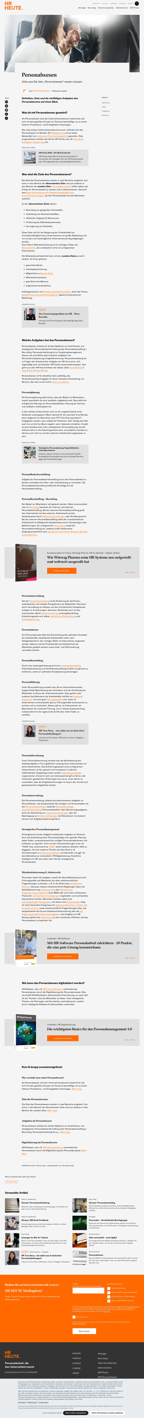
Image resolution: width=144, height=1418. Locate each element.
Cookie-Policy (43, 1402)
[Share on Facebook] (6, 114)
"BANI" (52, 846)
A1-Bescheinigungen (48, 816)
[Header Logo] (14, 6)
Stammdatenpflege (64, 806)
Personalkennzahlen (62, 186)
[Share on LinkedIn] (6, 105)
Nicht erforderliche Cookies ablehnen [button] (107, 1413)
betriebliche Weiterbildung (63, 616)
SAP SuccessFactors (52, 989)
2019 (72, 367)
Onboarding (59, 525)
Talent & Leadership (106, 8)
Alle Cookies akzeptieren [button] (75, 1413)
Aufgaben (106, 111)
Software (105, 115)
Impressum (22, 1402)
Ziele (104, 107)
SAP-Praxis (134, 8)
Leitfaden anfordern (62, 956)
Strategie (82, 8)
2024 (45, 370)
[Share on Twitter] (6, 110)
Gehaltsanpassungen (71, 773)
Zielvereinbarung (49, 613)
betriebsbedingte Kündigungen (36, 902)
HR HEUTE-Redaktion (42, 91)
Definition (106, 103)
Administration (122, 8)
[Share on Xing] (6, 118)
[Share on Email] (6, 101)
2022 (31, 370)
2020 (80, 367)
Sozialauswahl (73, 902)
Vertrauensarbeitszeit (50, 852)
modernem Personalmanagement (52, 136)
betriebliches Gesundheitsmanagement (40, 295)
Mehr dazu (77, 1089)
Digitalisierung (58, 133)
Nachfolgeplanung (30, 619)
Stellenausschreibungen (53, 516)
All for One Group (133, 1306)
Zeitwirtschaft (48, 889)
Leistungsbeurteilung (71, 665)
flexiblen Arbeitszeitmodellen (57, 291)
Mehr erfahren (130, 572)
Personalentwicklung (39, 601)
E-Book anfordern (61, 570)
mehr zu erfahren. (60, 382)
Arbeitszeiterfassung (31, 809)
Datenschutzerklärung (79, 1323)
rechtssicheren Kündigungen (46, 895)
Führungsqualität (54, 699)
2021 (24, 370)
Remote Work (46, 273)
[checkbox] (123, 1294)
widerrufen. (107, 1311)
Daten (118, 1306)
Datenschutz (32, 1402)
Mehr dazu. (52, 1110)
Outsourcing (38, 142)
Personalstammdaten (36, 806)
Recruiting (92, 8)
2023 (38, 370)
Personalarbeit (29, 247)
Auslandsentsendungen (57, 813)
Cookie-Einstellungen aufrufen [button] (52, 1413)
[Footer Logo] (12, 1354)
